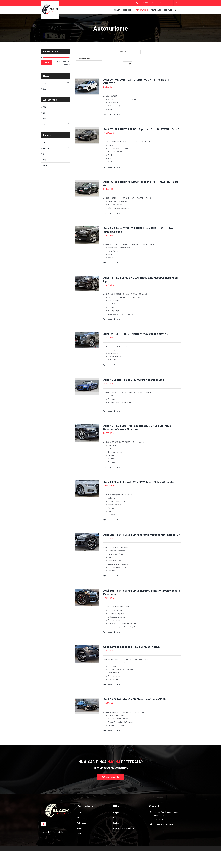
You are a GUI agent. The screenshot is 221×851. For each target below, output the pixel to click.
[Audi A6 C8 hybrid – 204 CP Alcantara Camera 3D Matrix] (87, 706)
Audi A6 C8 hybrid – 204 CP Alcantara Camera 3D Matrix (137, 699)
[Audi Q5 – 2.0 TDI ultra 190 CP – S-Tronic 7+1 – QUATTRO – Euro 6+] (87, 188)
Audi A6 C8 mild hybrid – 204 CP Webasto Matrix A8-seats (138, 482)
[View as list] (130, 64)
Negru (45, 159)
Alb (44, 142)
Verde (45, 165)
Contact (116, 823)
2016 (44, 107)
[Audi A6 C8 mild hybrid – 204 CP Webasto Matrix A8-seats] (87, 488)
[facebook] (43, 824)
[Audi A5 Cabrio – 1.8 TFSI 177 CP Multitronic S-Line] (87, 386)
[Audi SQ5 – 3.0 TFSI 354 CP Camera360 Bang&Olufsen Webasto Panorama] (87, 597)
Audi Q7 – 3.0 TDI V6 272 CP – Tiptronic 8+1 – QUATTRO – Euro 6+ (141, 129)
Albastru (46, 148)
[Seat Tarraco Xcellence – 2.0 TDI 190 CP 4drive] (87, 654)
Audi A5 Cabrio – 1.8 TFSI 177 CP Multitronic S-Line (133, 379)
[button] (176, 10)
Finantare (117, 818)
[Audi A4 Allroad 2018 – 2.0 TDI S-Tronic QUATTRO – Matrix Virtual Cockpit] (87, 235)
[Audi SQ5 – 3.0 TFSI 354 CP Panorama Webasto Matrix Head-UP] (87, 542)
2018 (44, 118)
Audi (44, 83)
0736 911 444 (158, 819)
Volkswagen (82, 823)
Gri (44, 154)
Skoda (79, 828)
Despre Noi (117, 812)
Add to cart (108, 114)
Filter (47, 62)
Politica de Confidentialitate (52, 832)
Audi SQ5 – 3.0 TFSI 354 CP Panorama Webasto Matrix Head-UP (141, 534)
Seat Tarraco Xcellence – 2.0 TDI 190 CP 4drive (131, 646)
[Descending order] (138, 52)
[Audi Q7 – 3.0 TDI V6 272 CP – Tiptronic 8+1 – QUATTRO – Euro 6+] (87, 135)
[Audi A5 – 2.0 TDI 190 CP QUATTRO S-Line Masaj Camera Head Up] (87, 283)
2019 (44, 124)
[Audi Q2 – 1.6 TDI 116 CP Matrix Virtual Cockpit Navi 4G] (87, 340)
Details (118, 114)
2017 (44, 113)
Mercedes (81, 818)
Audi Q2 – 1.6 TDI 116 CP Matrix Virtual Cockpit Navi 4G (135, 333)
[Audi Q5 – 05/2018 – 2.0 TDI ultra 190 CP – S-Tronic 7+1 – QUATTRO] (87, 86)
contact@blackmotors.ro (163, 824)
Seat (44, 89)
